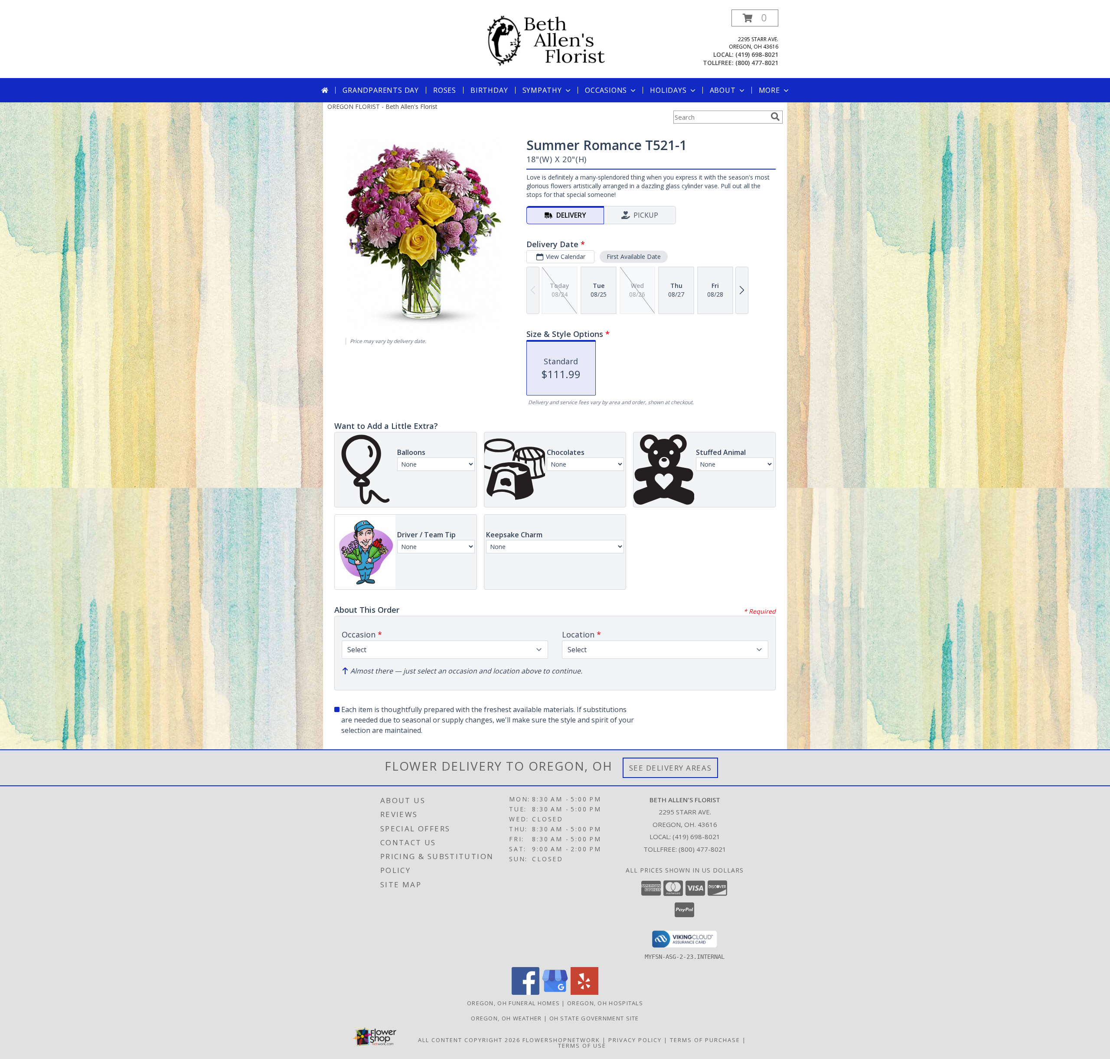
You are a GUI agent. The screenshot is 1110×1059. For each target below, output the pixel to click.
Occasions (606, 90)
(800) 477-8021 (756, 63)
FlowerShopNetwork (561, 1040)
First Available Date (634, 256)
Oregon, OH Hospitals (605, 1003)
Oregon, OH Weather (506, 1018)
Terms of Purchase (705, 1040)
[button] (754, 18)
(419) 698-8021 (756, 54)
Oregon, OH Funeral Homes (513, 1003)
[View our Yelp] (584, 992)
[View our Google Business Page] (555, 992)
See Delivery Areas (670, 768)
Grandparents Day (381, 90)
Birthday (489, 90)
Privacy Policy (635, 1040)
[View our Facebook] (525, 992)
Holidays (668, 90)
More (769, 90)
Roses (444, 90)
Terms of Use (582, 1045)
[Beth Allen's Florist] (558, 40)
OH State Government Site (594, 1018)
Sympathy (542, 90)
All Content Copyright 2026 (469, 1040)
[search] (775, 116)
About (723, 90)
